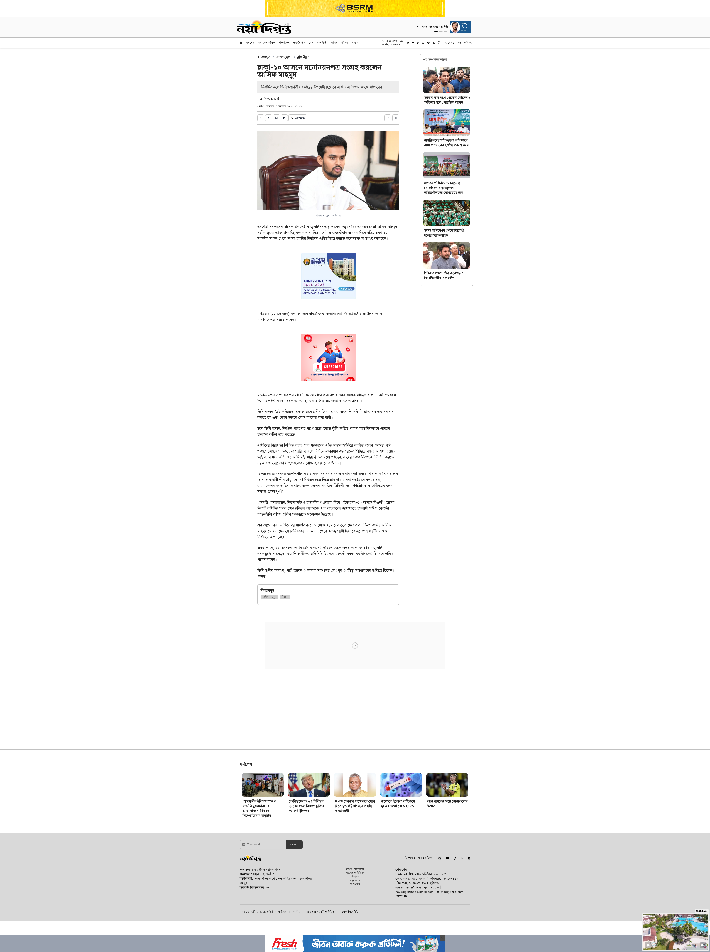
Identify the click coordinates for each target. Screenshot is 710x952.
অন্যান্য (355, 42)
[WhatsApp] (423, 42)
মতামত (333, 42)
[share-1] (260, 117)
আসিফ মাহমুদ (269, 597)
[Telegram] (428, 42)
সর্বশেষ (250, 42)
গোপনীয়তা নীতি (350, 917)
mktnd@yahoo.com (450, 897)
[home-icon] (241, 42)
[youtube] (412, 42)
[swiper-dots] (436, 31)
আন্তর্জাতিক (299, 42)
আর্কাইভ (297, 917)
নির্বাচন (285, 597)
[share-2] (268, 117)
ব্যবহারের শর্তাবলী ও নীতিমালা (321, 917)
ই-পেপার (449, 42)
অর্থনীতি (322, 42)
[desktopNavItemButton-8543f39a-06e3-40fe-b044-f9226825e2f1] (361, 42)
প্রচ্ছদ (265, 57)
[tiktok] (418, 42)
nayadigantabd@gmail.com (414, 897)
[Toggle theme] (434, 42)
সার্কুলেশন (355, 885)
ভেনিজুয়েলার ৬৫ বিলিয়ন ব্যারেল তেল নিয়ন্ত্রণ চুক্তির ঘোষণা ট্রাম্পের (306, 811)
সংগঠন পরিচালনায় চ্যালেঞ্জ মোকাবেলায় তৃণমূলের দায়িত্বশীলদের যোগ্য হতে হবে (443, 188)
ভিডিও (344, 42)
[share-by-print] (395, 117)
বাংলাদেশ (284, 42)
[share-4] (284, 117)
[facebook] (407, 42)
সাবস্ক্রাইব (294, 850)
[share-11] (387, 117)
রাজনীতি (303, 57)
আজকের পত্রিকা (266, 42)
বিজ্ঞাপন (355, 882)
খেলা (311, 42)
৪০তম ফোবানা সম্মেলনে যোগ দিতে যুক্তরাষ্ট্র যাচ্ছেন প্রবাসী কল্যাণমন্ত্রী (355, 811)
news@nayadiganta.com (422, 893)
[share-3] (276, 117)
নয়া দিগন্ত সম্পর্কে (355, 874)
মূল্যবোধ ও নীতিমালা (355, 878)
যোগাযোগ (355, 889)
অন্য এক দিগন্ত (464, 42)
